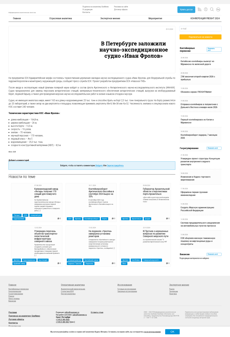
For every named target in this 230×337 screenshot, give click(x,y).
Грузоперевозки (29, 260)
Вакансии (12, 301)
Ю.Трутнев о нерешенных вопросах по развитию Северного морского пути (155, 234)
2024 (69, 219)
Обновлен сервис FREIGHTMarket (196, 92)
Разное (11, 296)
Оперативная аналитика (73, 284)
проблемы (136, 260)
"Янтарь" (17, 215)
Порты (104, 219)
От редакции (88, 9)
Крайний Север (19, 263)
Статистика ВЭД (67, 291)
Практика (173, 294)
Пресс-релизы (14, 299)
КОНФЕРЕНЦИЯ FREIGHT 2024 (205, 18)
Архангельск (136, 219)
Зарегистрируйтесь (115, 165)
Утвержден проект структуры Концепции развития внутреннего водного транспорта (200, 161)
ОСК (25, 215)
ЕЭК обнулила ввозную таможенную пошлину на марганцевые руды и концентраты (198, 241)
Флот (124, 263)
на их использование (152, 332)
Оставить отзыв (97, 312)
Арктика (78, 219)
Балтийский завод (91, 260)
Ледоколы (89, 263)
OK (172, 331)
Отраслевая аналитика (60, 18)
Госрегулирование (16, 294)
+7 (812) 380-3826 (62, 319)
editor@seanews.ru (72, 312)
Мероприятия (155, 18)
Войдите (99, 165)
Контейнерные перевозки (19, 289)
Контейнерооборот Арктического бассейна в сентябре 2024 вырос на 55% (101, 192)
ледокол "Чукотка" (75, 263)
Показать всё (211, 49)
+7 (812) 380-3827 (62, 322)
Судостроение (19, 219)
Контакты (86, 12)
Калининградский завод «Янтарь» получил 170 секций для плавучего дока (46, 192)
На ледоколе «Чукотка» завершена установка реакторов (100, 234)
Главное (17, 18)
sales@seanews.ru (79, 315)
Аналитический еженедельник (73, 289)
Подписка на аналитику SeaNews (96, 7)
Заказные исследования (127, 291)
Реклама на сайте (121, 7)
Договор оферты (121, 9)
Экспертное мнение (110, 18)
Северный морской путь (152, 260)
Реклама (13, 312)
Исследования (125, 284)
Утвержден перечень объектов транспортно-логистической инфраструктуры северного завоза (46, 236)
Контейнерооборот (91, 219)
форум (147, 219)
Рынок (171, 289)
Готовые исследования (127, 289)
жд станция (43, 260)
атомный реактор (74, 260)
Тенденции (173, 291)
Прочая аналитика (68, 294)
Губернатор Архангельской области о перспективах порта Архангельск (156, 191)
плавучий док (36, 215)
